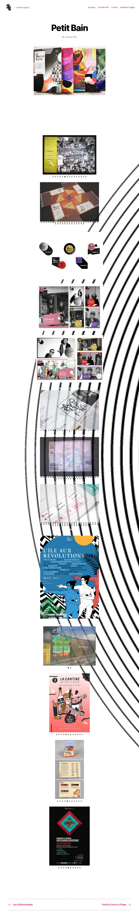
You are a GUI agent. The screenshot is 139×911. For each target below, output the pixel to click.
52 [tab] (53, 525)
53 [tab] (55, 525)
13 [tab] (81, 176)
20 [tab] (85, 222)
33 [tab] (71, 223)
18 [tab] (81, 222)
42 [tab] (78, 524)
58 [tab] (67, 525)
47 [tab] (90, 524)
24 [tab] (95, 222)
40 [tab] (74, 524)
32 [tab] (69, 223)
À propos (91, 7)
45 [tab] (85, 524)
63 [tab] (78, 525)
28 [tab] (60, 223)
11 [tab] (76, 176)
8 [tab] (69, 176)
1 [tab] (53, 176)
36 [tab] (78, 223)
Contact (114, 7)
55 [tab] (60, 525)
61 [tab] (74, 525)
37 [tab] (81, 223)
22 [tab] (90, 222)
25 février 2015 (71, 37)
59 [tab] (69, 525)
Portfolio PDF (103, 7)
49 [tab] (95, 524)
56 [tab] (62, 525)
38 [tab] (83, 223)
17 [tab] (78, 222)
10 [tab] (74, 176)
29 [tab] (62, 223)
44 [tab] (83, 524)
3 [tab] (57, 176)
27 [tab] (57, 223)
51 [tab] (50, 525)
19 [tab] (83, 222)
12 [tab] (78, 176)
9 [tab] (71, 176)
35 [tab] (76, 223)
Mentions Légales (127, 7)
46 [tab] (88, 524)
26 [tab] (55, 223)
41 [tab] (76, 524)
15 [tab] (85, 176)
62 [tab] (76, 525)
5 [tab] (62, 176)
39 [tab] (84, 478)
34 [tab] (74, 223)
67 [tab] (88, 525)
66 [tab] (85, 525)
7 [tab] (67, 176)
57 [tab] (64, 525)
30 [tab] (64, 223)
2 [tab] (55, 176)
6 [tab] (64, 176)
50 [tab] (97, 524)
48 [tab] (93, 524)
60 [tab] (71, 525)
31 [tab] (67, 223)
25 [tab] (97, 222)
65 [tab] (83, 525)
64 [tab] (81, 525)
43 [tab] (81, 524)
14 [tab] (83, 176)
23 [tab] (93, 222)
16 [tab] (76, 222)
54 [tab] (57, 525)
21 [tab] (88, 222)
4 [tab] (60, 176)
